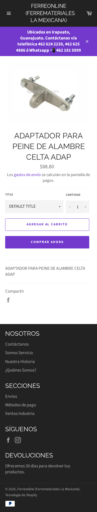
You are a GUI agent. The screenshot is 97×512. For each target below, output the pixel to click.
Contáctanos (17, 344)
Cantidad (73, 195)
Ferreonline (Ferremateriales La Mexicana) (49, 13)
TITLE (9, 195)
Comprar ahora (47, 242)
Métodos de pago (20, 405)
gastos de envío (27, 175)
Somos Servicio (19, 353)
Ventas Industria (20, 413)
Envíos (11, 396)
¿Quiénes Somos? (20, 370)
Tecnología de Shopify (21, 495)
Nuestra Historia (20, 362)
